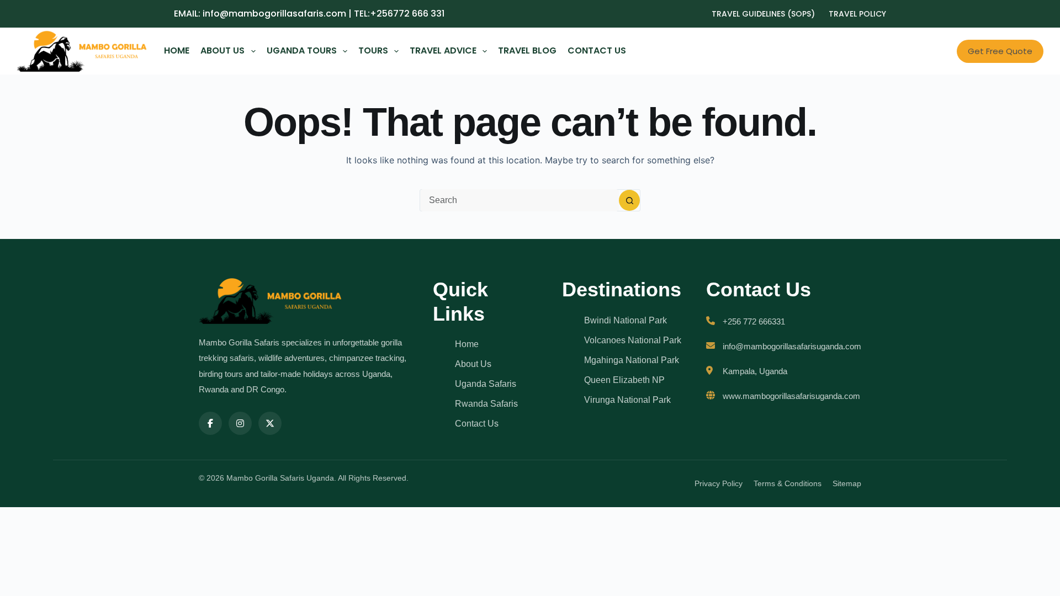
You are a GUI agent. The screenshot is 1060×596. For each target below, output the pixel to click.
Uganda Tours (302, 50)
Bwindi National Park (625, 320)
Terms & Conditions (788, 483)
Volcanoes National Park (632, 340)
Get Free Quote (1000, 51)
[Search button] (629, 200)
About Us (222, 50)
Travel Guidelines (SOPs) (763, 13)
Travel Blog (527, 50)
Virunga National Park (627, 400)
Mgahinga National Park (631, 360)
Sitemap (847, 483)
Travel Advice (443, 50)
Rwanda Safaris (486, 403)
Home (176, 50)
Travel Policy (857, 13)
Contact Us (597, 50)
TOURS (373, 50)
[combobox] (519, 200)
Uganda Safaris (485, 384)
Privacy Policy (719, 483)
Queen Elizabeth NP (624, 380)
